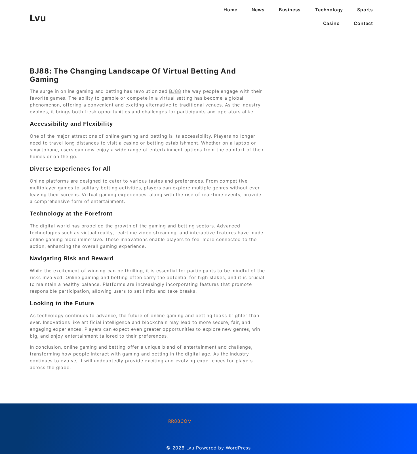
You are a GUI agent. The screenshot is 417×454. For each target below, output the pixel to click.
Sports (365, 9)
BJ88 (175, 91)
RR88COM (180, 421)
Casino (331, 23)
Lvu (38, 18)
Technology (329, 9)
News (258, 9)
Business (290, 9)
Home (230, 9)
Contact (363, 23)
